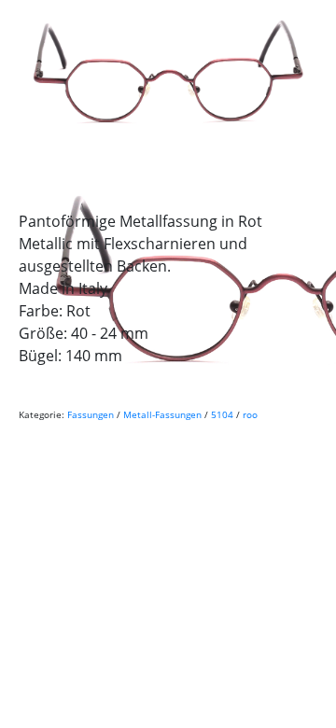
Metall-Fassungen (162, 414)
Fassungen (90, 414)
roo (250, 414)
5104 (222, 414)
